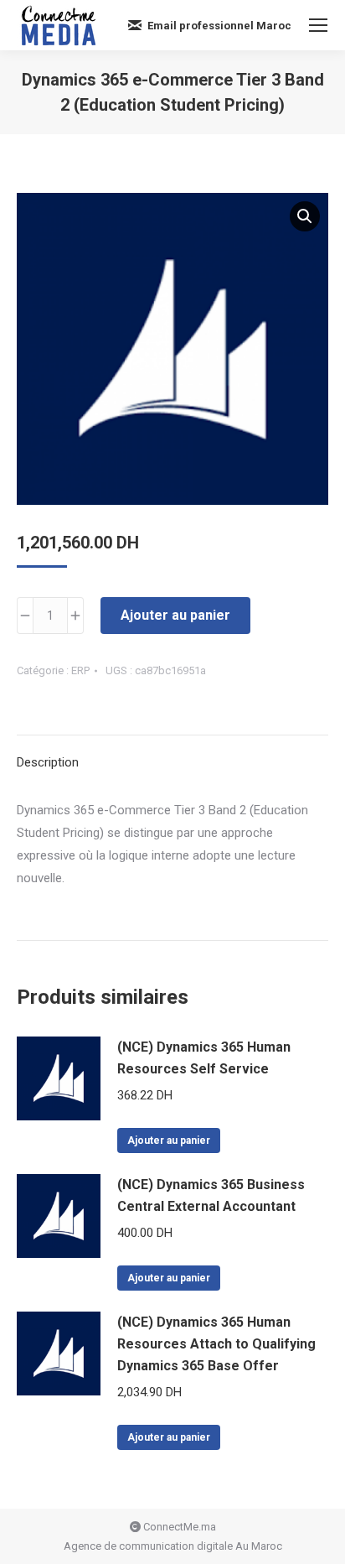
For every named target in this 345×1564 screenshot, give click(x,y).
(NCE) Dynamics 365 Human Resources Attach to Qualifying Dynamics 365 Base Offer (216, 1344)
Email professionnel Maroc (219, 25)
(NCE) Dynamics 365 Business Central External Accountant (211, 1195)
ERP (80, 670)
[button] (305, 216)
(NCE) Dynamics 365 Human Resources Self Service (204, 1058)
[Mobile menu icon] (318, 25)
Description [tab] (48, 762)
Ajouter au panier (175, 615)
